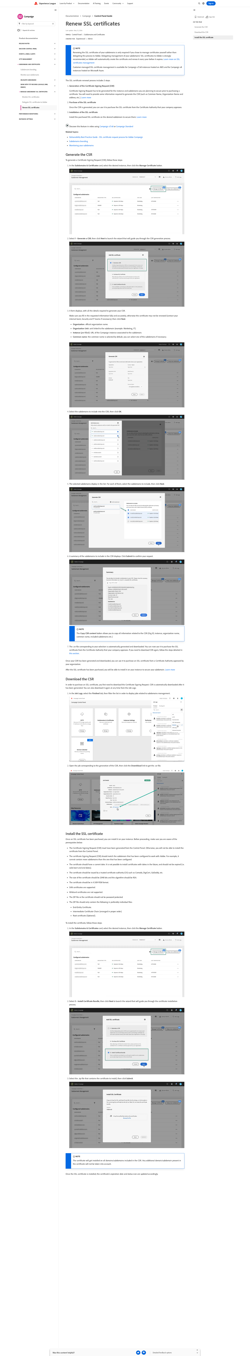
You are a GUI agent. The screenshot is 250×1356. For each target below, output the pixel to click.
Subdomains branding (78, 141)
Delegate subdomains (28, 80)
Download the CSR (201, 32)
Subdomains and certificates (29, 64)
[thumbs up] (138, 1353)
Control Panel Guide (103, 16)
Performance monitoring (28, 114)
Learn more (86, 97)
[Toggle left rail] (55, 10)
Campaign (86, 16)
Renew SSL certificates (30, 107)
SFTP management (25, 59)
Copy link (212, 17)
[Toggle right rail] (194, 10)
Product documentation (28, 38)
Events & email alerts (27, 54)
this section (74, 653)
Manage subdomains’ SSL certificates (34, 92)
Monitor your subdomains (30, 75)
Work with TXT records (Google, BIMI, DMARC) (34, 86)
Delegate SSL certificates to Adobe (34, 102)
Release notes (24, 43)
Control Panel (77, 34)
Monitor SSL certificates (30, 97)
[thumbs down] (144, 1353)
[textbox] (36, 23)
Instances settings (26, 119)
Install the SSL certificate (204, 37)
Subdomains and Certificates (94, 34)
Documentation (72, 16)
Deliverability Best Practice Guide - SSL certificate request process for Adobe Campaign (106, 137)
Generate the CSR (201, 27)
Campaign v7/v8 (106, 126)
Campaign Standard (124, 126)
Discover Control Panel (28, 49)
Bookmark (201, 17)
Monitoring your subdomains (81, 145)
